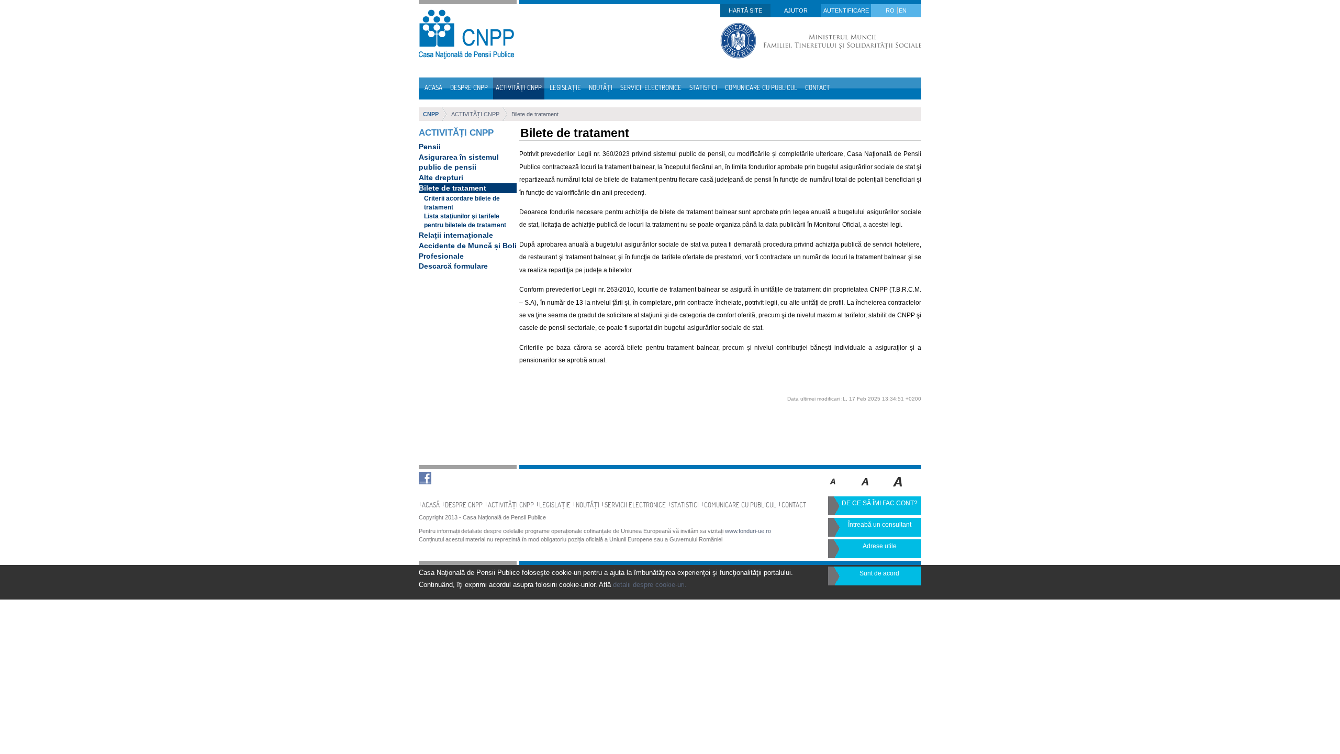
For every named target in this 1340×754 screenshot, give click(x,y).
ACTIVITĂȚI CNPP (475, 114)
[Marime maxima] (898, 489)
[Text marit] (865, 489)
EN (903, 10)
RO (891, 10)
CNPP (431, 114)
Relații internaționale (456, 235)
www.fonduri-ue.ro (748, 531)
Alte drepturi (441, 177)
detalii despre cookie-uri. (650, 585)
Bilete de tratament (535, 114)
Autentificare (846, 10)
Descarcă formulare (453, 266)
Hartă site (745, 10)
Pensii (430, 146)
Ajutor (796, 10)
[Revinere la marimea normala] (833, 489)
